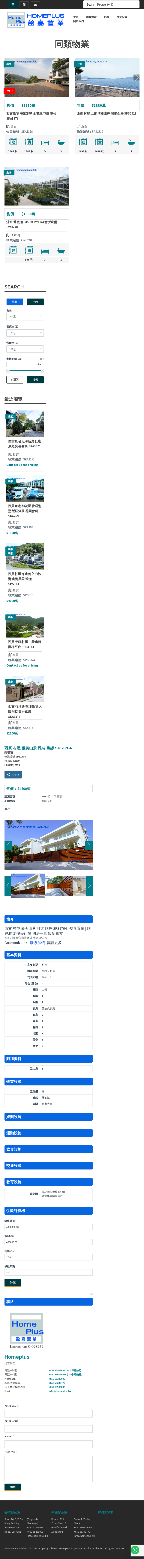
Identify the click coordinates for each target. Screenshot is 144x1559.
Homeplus (16, 1356)
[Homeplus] (36, 19)
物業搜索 (91, 17)
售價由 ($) (12, 326)
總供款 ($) (10, 1220)
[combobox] (25, 333)
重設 (16, 379)
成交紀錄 (122, 17)
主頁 (76, 17)
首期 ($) (9, 1236)
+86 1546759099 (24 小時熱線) (65, 1374)
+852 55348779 (57, 1383)
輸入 (42, 359)
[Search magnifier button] (135, 4)
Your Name (11, 1406)
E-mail (8, 1436)
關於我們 (78, 21)
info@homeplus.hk (60, 1391)
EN (35, 4)
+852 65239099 (57, 1378)
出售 (15, 302)
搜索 (35, 379)
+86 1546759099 (83, 1527)
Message (9, 1451)
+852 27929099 (35, 1527)
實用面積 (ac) (14, 359)
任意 (13, 316)
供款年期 (9, 1266)
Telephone (11, 1421)
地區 (9, 310)
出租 (35, 302)
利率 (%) (9, 1251)
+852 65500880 (57, 1387)
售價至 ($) (12, 342)
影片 (106, 17)
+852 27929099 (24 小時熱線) (65, 1370)
